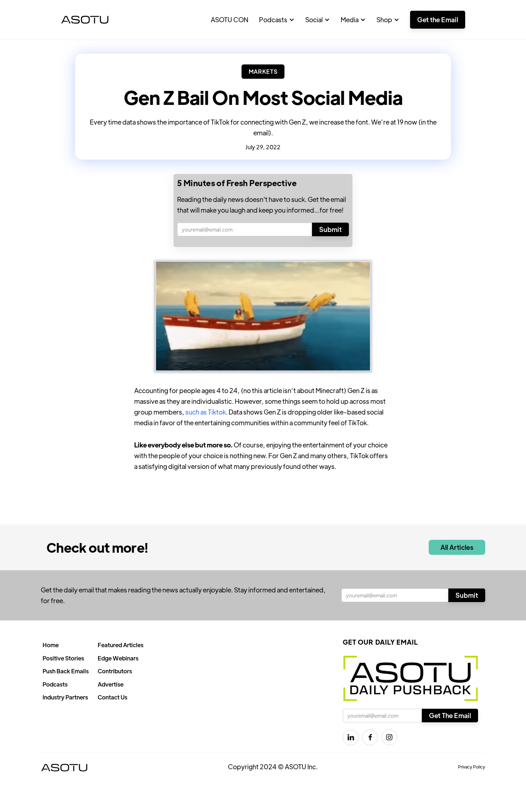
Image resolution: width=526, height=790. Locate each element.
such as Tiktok (205, 412)
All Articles (456, 547)
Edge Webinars (118, 658)
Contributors (115, 671)
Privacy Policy (471, 767)
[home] (85, 19)
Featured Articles (120, 645)
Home (51, 645)
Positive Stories (63, 658)
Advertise (110, 684)
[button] (277, 19)
